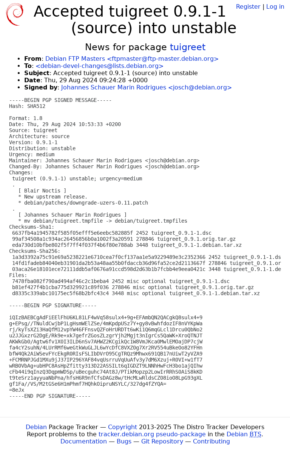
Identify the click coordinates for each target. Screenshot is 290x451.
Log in (275, 6)
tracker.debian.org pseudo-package (152, 434)
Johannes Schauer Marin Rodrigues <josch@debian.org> (146, 87)
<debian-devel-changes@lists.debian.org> (99, 65)
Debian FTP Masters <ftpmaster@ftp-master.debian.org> (132, 58)
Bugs (124, 441)
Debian (36, 427)
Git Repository (162, 441)
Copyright (122, 427)
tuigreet (187, 47)
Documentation (83, 441)
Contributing (211, 441)
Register (248, 6)
